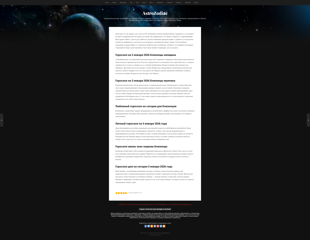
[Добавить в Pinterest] (158, 226)
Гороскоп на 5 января (154, 204)
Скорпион (160, 2)
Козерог (178, 2)
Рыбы (196, 2)
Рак (131, 2)
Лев (137, 2)
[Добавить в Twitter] (148, 226)
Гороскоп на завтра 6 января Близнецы (177, 204)
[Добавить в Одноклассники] (151, 226)
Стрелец (169, 2)
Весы (151, 2)
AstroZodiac (155, 13)
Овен (107, 2)
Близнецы (123, 2)
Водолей (187, 2)
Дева (144, 2)
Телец (114, 2)
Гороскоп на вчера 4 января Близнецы (132, 204)
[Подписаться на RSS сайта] (164, 226)
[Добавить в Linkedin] (161, 226)
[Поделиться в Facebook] (145, 226)
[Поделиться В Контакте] (154, 226)
